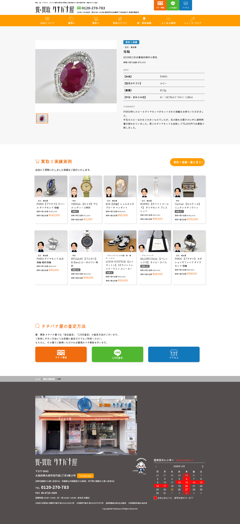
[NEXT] (202, 466)
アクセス (185, 7)
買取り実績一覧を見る (187, 162)
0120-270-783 (55, 487)
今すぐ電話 (160, 7)
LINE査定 (173, 7)
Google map (85, 475)
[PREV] (156, 466)
